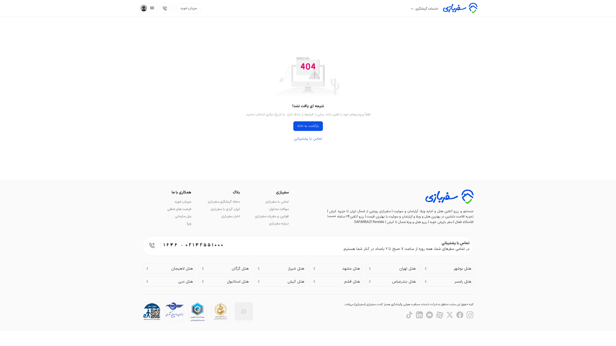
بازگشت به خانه (308, 126)
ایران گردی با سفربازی (225, 209)
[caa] (175, 310)
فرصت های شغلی (179, 209)
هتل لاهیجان (182, 269)
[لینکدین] (419, 315)
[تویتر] (449, 315)
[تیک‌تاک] (409, 315)
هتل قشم (352, 281)
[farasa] (151, 311)
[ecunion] (197, 312)
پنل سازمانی (183, 216)
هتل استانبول (238, 281)
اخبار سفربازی (231, 216)
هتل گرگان (240, 269)
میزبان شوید (188, 8)
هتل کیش (296, 281)
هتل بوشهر (462, 269)
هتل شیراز (296, 269)
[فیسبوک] (459, 315)
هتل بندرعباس (404, 281)
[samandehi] (221, 312)
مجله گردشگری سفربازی (224, 201)
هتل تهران (407, 269)
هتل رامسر (462, 281)
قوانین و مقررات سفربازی (272, 216)
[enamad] (244, 311)
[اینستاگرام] (470, 315)
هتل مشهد (351, 269)
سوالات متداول (279, 209)
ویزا (189, 223)
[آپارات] (439, 315)
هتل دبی (185, 281)
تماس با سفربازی (277, 201)
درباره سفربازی (279, 223)
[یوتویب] (429, 315)
